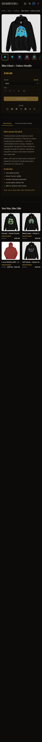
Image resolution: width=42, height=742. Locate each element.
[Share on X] (21, 109)
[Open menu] (38, 4)
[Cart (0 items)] (29, 3)
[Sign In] (33, 3)
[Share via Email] (30, 109)
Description (7, 123)
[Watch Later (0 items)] (25, 3)
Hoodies (16, 11)
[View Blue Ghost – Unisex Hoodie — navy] (19, 57)
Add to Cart (22, 99)
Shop (9, 11)
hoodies (4, 238)
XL (19, 91)
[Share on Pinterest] (12, 109)
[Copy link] (34, 109)
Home (3, 11)
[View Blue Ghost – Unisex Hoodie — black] (12, 57)
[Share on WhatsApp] (7, 109)
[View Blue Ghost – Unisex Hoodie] (5, 57)
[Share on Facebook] (25, 109)
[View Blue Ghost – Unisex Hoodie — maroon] (27, 57)
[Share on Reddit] (16, 109)
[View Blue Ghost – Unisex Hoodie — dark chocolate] (34, 57)
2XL (24, 91)
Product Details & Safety (23, 123)
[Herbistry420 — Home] (10, 4)
